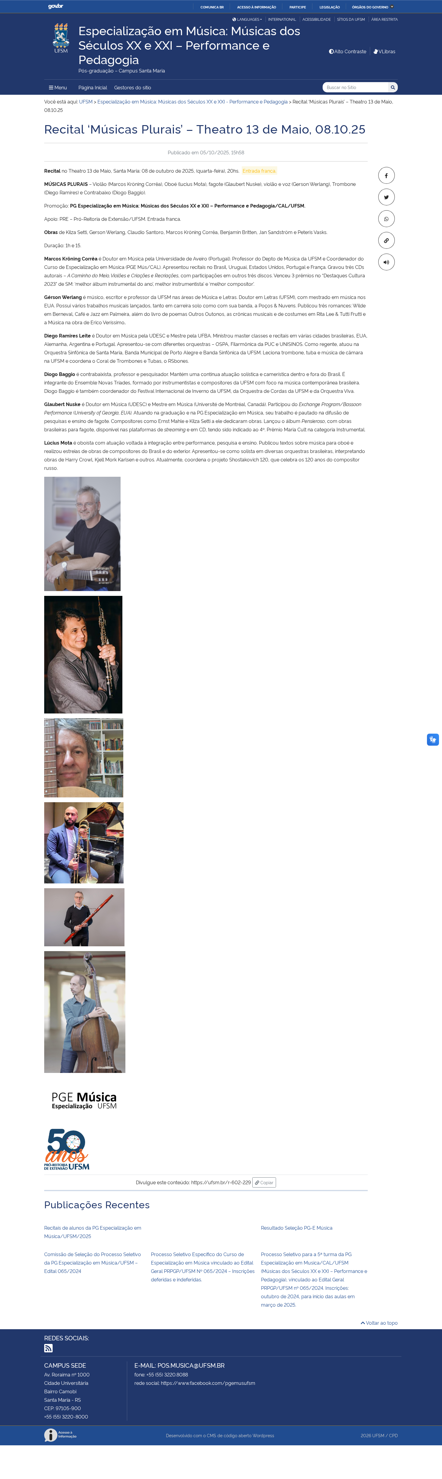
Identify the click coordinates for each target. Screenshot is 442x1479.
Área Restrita (384, 19)
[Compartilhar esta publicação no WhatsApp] (386, 218)
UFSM (378, 1435)
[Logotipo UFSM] (61, 36)
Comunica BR (212, 7)
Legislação (330, 7)
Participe (298, 7)
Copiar (267, 1182)
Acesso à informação (256, 7)
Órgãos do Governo (370, 7)
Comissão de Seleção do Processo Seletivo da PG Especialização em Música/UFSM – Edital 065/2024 (92, 1262)
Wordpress (263, 1435)
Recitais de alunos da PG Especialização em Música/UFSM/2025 (92, 1231)
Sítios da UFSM (351, 19)
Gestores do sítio (132, 87)
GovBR (55, 6)
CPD (393, 1435)
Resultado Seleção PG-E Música (297, 1227)
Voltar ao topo (381, 1322)
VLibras (387, 51)
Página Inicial (92, 87)
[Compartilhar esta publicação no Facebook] (386, 175)
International (282, 19)
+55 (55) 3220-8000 (66, 1416)
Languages (248, 19)
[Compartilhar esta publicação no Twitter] (386, 197)
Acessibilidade (316, 19)
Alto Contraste (350, 51)
